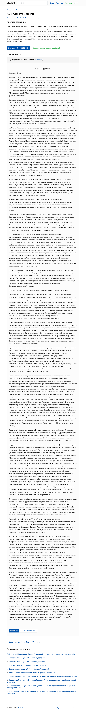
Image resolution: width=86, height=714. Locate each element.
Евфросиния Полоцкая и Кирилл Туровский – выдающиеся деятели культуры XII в (41, 654)
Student (20, 708)
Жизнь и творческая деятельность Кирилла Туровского (32, 673)
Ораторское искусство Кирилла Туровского (27, 665)
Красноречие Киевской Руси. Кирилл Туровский (29, 669)
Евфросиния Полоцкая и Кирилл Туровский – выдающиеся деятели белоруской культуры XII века (41, 687)
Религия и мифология (23, 10)
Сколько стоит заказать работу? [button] (46, 48)
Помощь (59, 3)
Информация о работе (24, 642)
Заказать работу (71, 3)
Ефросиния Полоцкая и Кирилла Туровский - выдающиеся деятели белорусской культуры (41, 692)
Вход (52, 3)
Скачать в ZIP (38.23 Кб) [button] (18, 48)
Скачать (38, 60)
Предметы (10, 10)
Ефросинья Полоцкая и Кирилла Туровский (27, 658)
